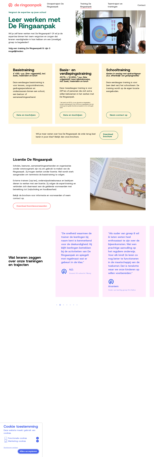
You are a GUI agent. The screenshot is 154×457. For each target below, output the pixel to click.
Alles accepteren (28, 451)
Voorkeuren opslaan (11, 447)
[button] (26, 115)
